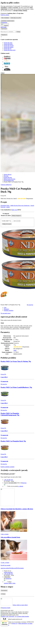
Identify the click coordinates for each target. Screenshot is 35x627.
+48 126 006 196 (8, 479)
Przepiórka (4, 205)
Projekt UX (14, 623)
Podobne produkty (8, 310)
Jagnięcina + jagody (29, 205)
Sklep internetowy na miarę (25, 623)
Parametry (6, 309)
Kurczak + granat (5, 207)
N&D (15, 350)
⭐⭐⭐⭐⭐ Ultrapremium (25, 198)
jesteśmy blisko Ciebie (9, 583)
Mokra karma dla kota (9, 179)
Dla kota (6, 176)
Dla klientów (4, 590)
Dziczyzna (21, 205)
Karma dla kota (8, 177)
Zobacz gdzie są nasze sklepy (20, 605)
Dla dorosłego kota (9, 180)
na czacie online (12, 482)
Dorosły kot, (10, 198)
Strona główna (7, 174)
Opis (5, 307)
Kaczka (16, 205)
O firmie (3, 594)
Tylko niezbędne (5, 17)
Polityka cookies (5, 15)
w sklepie (20, 486)
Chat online (7, 577)
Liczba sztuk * (6, 221)
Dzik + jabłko (10, 205)
